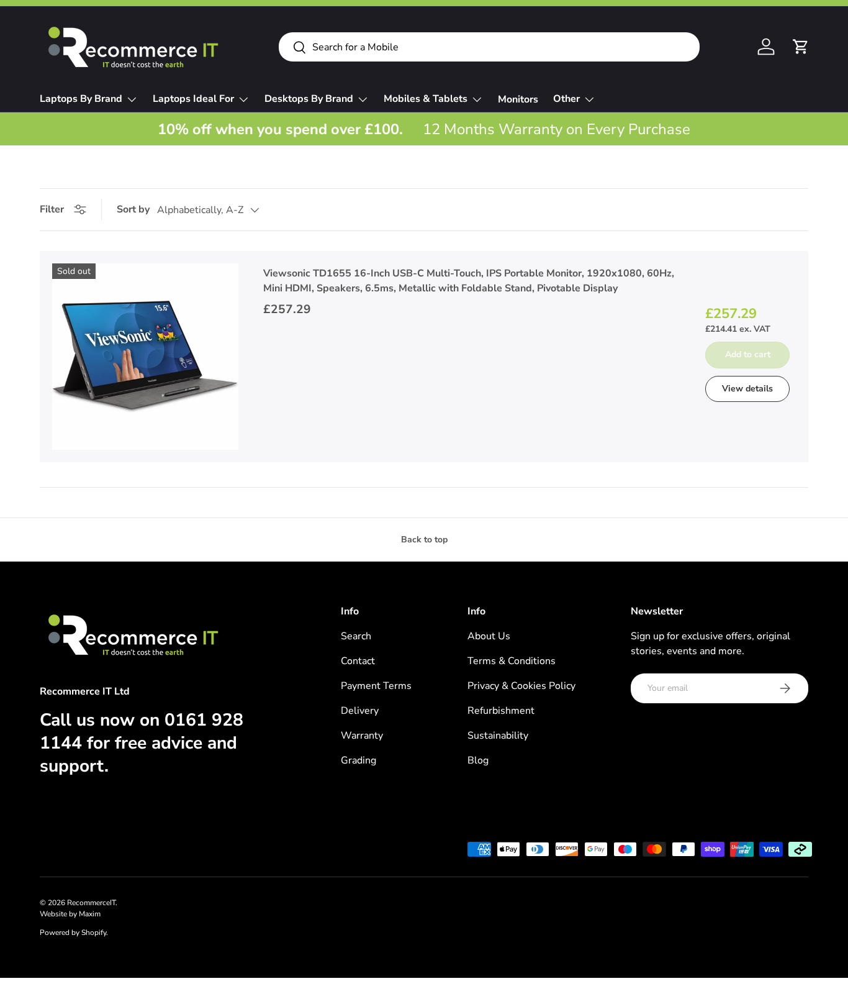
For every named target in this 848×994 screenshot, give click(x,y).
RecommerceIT (91, 903)
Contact (358, 661)
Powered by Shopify (73, 932)
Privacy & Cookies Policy (521, 686)
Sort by (133, 209)
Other (566, 99)
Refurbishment (501, 711)
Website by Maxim (70, 914)
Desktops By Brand (308, 99)
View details (747, 388)
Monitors (518, 99)
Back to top (424, 539)
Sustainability (497, 735)
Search (356, 636)
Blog (478, 760)
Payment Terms (376, 686)
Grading (358, 760)
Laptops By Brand (81, 99)
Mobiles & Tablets (425, 99)
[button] (800, 46)
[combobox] (489, 47)
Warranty (362, 735)
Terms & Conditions (511, 661)
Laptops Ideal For (193, 99)
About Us (488, 636)
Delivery (360, 711)
